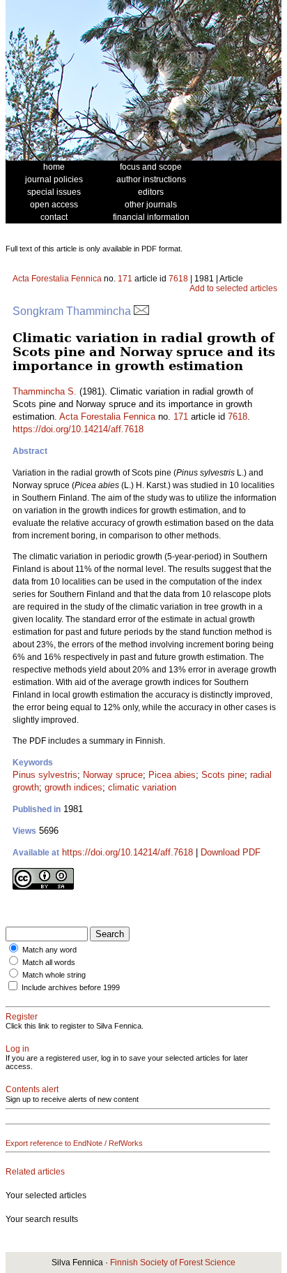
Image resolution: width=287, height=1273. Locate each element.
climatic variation (142, 787)
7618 (178, 279)
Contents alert (32, 1089)
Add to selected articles (233, 288)
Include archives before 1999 (71, 987)
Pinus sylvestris (45, 775)
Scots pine (223, 775)
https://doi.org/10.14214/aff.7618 (78, 429)
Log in (17, 1049)
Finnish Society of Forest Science (172, 1262)
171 (125, 279)
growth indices (73, 787)
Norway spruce (113, 775)
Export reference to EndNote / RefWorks (74, 1143)
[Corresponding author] (141, 311)
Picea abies (172, 775)
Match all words (48, 962)
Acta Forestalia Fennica (57, 279)
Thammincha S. (45, 391)
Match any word (49, 949)
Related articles (35, 1172)
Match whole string (54, 975)
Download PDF (231, 852)
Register (22, 1017)
